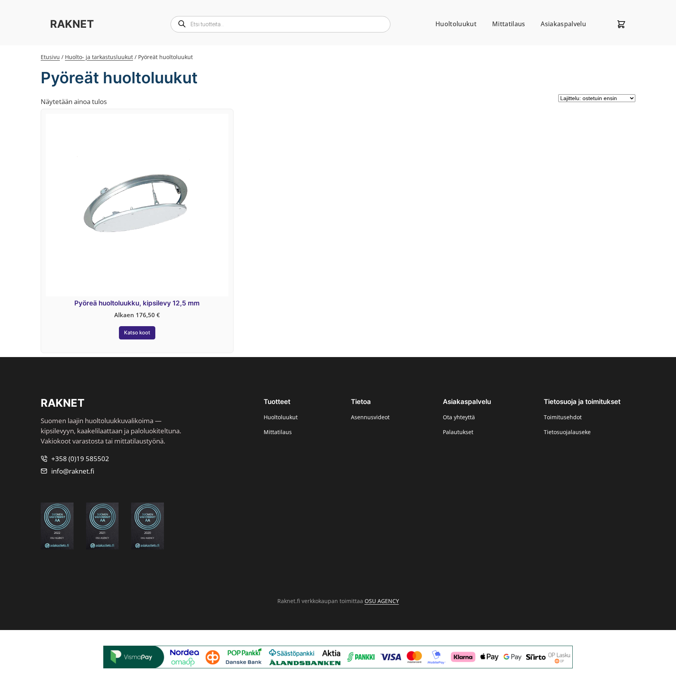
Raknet (72, 24)
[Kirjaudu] (601, 24)
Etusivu (50, 57)
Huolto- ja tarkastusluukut (99, 57)
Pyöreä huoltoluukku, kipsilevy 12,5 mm (137, 303)
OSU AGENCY (382, 601)
